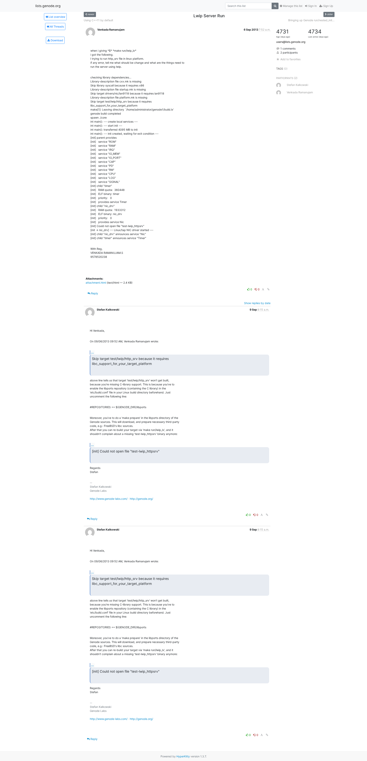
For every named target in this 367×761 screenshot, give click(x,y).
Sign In (312, 5)
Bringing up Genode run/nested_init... (311, 20)
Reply (94, 293)
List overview (56, 16)
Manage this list (292, 5)
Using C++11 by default (98, 20)
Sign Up (327, 5)
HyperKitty (183, 756)
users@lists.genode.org (290, 41)
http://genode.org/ (141, 498)
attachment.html (96, 282)
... (92, 352)
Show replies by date (257, 303)
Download (56, 40)
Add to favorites (290, 59)
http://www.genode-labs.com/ (108, 498)
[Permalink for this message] (268, 289)
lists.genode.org (48, 6)
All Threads (56, 26)
